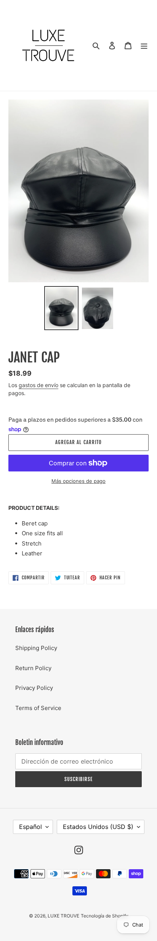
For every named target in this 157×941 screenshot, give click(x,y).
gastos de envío (38, 385)
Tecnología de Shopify (104, 916)
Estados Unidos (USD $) (98, 826)
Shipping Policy (36, 648)
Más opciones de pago (78, 481)
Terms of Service (38, 708)
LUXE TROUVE (63, 916)
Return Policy (33, 668)
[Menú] (144, 45)
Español (30, 826)
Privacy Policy (34, 687)
